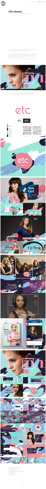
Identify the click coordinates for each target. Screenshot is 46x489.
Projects (36, 1)
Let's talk (33, 1)
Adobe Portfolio (24, 486)
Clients (30, 1)
